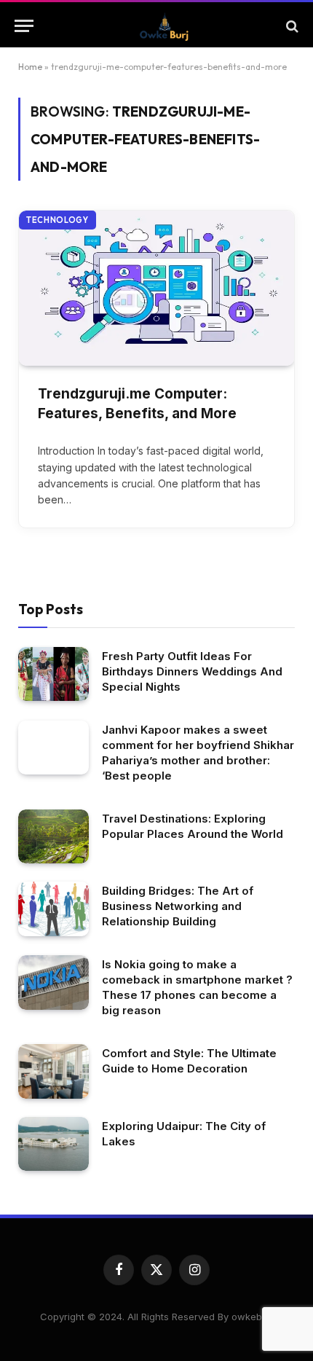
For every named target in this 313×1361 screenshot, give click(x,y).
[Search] (290, 25)
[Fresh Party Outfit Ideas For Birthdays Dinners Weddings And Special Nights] (53, 674)
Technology (57, 220)
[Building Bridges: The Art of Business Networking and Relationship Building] (53, 909)
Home (30, 66)
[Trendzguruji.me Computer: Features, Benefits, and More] (156, 288)
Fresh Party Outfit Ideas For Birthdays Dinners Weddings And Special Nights (192, 671)
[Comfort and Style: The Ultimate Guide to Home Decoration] (53, 1071)
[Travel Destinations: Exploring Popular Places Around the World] (53, 836)
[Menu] (24, 25)
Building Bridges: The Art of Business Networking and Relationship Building (177, 906)
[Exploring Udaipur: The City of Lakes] (53, 1144)
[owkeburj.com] (163, 26)
